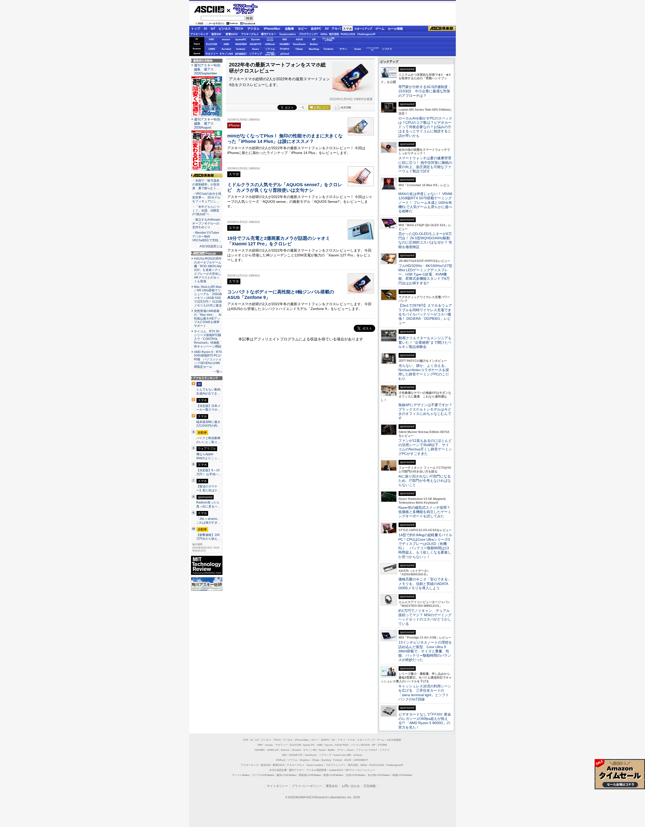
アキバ (336, 28)
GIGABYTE (255, 44)
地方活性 (334, 34)
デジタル (253, 28)
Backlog (314, 49)
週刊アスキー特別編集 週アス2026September (207, 69)
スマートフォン (243, 9)
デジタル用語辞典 (316, 770)
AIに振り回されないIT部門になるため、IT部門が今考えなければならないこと (424, 480)
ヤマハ (343, 49)
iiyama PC (309, 744)
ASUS (299, 39)
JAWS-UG (273, 750)
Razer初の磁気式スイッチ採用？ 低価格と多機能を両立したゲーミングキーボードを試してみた (426, 511)
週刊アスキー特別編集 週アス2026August (207, 123)
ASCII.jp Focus (206, 253)
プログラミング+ (308, 34)
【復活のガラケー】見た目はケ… (208, 488)
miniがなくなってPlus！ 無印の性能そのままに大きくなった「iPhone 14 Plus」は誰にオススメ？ (285, 138)
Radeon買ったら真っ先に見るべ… (208, 504)
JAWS (211, 49)
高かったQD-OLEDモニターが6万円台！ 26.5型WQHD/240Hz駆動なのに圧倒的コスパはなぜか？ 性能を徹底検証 (425, 240)
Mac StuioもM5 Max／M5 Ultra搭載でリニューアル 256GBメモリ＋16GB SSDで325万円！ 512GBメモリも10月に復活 (208, 296)
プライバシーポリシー (307, 786)
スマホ (347, 28)
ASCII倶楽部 (442, 28)
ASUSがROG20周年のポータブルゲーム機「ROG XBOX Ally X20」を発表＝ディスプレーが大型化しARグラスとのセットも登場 (208, 270)
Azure (255, 49)
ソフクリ (387, 49)
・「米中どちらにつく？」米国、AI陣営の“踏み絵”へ (205, 210)
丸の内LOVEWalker (379, 775)
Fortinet (328, 49)
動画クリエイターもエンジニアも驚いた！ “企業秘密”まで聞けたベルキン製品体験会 (425, 342)
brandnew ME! (270, 54)
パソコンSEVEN (270, 39)
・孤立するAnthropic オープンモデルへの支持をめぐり (206, 223)
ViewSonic (299, 44)
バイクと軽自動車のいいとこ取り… (208, 440)
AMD (226, 44)
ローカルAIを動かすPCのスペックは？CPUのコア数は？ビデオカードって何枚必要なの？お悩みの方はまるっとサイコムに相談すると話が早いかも (425, 127)
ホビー (302, 28)
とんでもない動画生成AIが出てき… (208, 391)
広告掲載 (370, 786)
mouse (226, 39)
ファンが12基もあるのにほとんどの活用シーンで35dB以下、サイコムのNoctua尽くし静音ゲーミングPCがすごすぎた (425, 447)
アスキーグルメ (250, 34)
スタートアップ (363, 28)
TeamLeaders (287, 34)
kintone (240, 49)
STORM (382, 744)
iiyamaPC (240, 39)
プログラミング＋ (336, 765)
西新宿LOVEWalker (310, 775)
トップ (195, 28)
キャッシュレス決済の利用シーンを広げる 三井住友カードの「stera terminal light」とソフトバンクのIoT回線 (424, 692)
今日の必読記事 (278, 770)
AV (327, 28)
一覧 (302, 107)
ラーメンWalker (241, 775)
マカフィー (211, 53)
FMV (211, 39)
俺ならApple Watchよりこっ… (208, 456)
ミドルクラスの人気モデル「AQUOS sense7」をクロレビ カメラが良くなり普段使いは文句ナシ (284, 187)
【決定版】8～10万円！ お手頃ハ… (208, 472)
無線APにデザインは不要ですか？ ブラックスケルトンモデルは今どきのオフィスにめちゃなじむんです (427, 411)
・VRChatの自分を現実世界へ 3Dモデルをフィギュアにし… (206, 197)
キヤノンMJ (226, 53)
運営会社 (332, 786)
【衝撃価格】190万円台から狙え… (208, 537)
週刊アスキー (268, 34)
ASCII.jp (209, 9)
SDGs (324, 34)
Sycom (255, 39)
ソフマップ (255, 53)
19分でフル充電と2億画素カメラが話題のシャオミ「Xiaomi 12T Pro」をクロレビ (278, 240)
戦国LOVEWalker (402, 775)
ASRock (270, 44)
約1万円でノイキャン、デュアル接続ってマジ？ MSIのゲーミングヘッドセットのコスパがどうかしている (425, 617)
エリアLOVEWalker (263, 775)
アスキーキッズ (199, 34)
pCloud (284, 53)
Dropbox (284, 49)
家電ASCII (232, 34)
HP (314, 39)
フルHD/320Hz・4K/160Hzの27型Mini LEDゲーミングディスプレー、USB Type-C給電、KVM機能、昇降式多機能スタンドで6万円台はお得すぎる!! (425, 274)
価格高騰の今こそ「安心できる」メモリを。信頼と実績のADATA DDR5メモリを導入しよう (424, 583)
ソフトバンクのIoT (372, 49)
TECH (239, 28)
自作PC (316, 28)
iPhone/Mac (272, 28)
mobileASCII (336, 770)
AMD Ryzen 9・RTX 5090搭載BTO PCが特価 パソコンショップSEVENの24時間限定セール (208, 359)
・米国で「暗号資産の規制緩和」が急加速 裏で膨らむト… (205, 184)
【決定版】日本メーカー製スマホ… (208, 408)
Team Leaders (315, 765)
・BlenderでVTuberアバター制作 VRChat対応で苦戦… (206, 236)
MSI (284, 39)
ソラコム (270, 49)
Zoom (357, 49)
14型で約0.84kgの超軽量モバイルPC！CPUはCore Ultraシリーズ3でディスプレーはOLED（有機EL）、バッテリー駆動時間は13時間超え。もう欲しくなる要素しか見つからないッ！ (425, 546)
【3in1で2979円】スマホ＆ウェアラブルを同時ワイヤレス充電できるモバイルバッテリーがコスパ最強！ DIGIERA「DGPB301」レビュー (425, 314)
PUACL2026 (348, 34)
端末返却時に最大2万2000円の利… (208, 424)
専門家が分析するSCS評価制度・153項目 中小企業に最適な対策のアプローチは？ (424, 91)
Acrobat (226, 49)
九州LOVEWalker (356, 775)
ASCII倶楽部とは (211, 246)
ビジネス (225, 28)
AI (205, 28)
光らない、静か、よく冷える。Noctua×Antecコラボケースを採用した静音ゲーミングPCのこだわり (423, 372)
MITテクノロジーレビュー (360, 770)
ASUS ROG (241, 44)
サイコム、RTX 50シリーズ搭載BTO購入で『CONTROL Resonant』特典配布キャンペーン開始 (207, 339)
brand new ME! (342, 755)
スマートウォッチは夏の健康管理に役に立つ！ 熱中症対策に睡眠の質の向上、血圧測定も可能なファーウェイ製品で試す (425, 164)
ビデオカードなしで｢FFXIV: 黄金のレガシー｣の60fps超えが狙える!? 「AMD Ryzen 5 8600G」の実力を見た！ (424, 720)
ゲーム (379, 28)
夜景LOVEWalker (333, 775)
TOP (245, 739)
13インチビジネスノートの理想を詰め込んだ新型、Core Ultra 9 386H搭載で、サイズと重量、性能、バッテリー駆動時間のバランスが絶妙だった (425, 651)
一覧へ (217, 371)
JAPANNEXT (241, 54)
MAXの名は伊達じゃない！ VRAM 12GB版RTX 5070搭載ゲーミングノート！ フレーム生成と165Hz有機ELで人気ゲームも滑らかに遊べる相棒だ (425, 202)
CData (299, 49)
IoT (213, 28)
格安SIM (216, 34)
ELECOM (211, 44)
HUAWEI (284, 44)
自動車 (289, 28)
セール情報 (395, 28)
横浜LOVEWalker (287, 775)
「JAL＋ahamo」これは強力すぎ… (208, 521)
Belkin (314, 44)
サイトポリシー (277, 786)
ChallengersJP (366, 34)
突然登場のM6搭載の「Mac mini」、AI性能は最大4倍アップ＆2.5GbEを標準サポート (207, 318)
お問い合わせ (351, 786)
